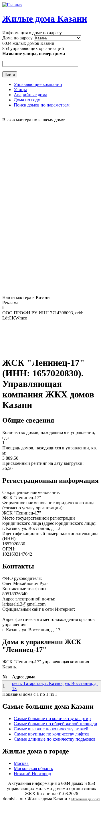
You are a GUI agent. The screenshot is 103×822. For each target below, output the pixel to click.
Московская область (33, 768)
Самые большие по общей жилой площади (55, 723)
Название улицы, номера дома (33, 53)
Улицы (20, 89)
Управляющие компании (38, 84)
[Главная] (12, 4)
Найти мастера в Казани (26, 297)
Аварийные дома (30, 94)
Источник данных (85, 799)
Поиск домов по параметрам (42, 105)
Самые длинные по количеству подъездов (55, 739)
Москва (21, 763)
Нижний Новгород (32, 773)
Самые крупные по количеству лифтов (52, 733)
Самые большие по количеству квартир (52, 718)
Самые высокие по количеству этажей (51, 728)
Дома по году (27, 99)
